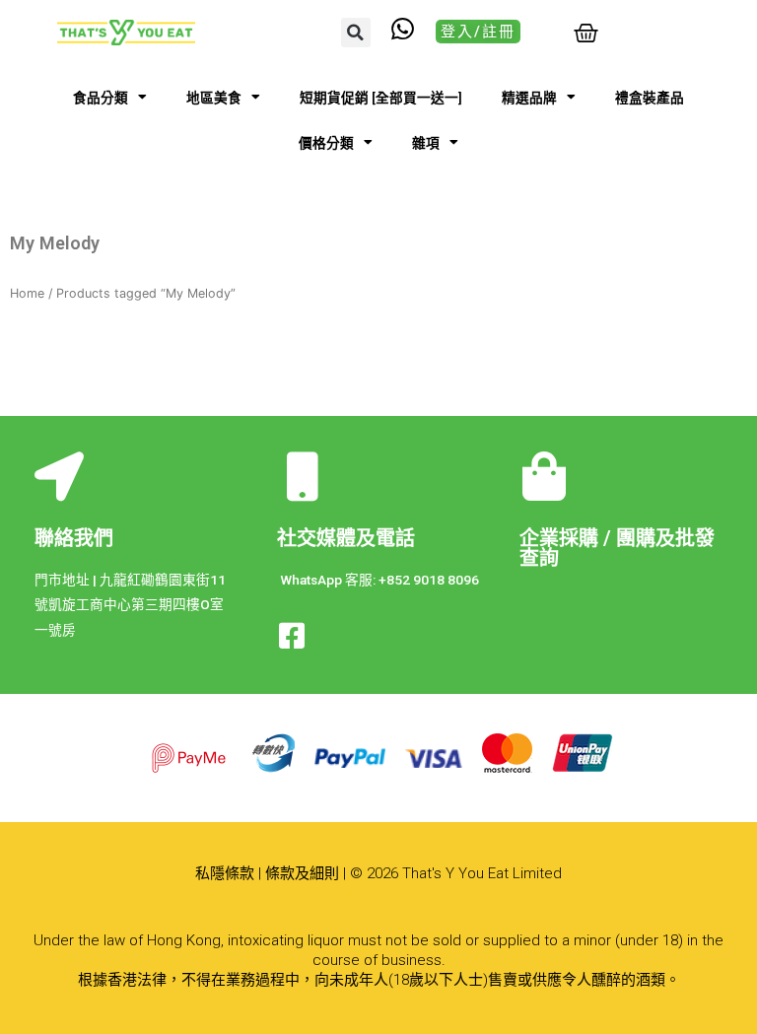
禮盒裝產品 (649, 97)
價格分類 (326, 143)
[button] (356, 32)
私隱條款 (224, 873)
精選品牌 (529, 97)
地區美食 (213, 97)
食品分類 (100, 97)
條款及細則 (302, 873)
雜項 (426, 143)
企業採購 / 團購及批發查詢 (617, 548)
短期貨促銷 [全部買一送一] (381, 97)
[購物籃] (586, 33)
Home (27, 293)
